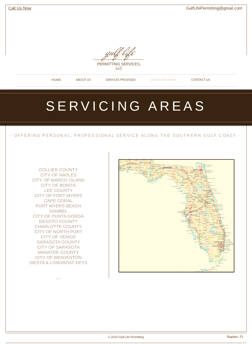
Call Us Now (19, 8)
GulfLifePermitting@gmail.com (214, 8)
